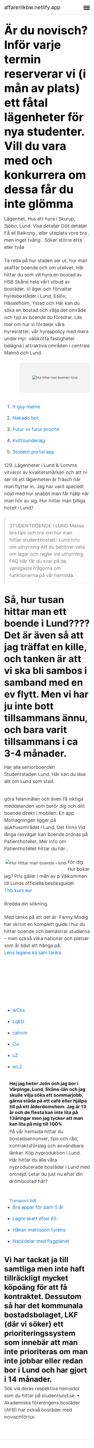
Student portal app (33, 452)
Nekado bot (26, 418)
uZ (15, 1055)
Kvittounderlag (29, 440)
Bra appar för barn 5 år (38, 1207)
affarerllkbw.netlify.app (32, 7)
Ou (16, 1044)
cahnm (20, 1032)
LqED (18, 1021)
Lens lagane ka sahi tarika (32, 952)
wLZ (17, 1066)
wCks (19, 1010)
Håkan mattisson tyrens (39, 1230)
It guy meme (26, 406)
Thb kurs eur (18, 890)
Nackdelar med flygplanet (41, 1241)
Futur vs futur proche (36, 429)
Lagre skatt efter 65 (35, 1218)
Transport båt (23, 1200)
